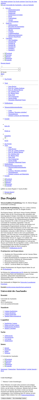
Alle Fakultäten (13, 40)
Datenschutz (12, 369)
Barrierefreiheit (21, 369)
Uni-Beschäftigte (13, 21)
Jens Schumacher (13, 96)
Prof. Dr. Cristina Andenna (16, 88)
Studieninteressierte (14, 10)
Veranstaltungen (13, 114)
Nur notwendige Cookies (19, 398)
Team (6, 83)
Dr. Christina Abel (13, 91)
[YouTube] (8, 55)
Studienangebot (13, 25)
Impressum (4, 369)
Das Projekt (8, 79)
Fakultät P (11, 48)
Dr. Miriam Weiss (13, 93)
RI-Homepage (7, 269)
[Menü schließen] (2, 76)
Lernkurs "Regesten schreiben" (17, 112)
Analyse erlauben (6, 398)
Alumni (10, 20)
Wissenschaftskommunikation (13, 107)
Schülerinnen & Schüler (15, 15)
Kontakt (7, 119)
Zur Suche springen (19, 1)
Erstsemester (12, 11)
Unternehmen (12, 18)
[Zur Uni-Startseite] (17, 5)
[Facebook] (8, 53)
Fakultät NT (12, 47)
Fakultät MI (11, 45)
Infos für (8, 8)
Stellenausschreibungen (15, 35)
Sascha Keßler (12, 98)
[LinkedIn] (8, 60)
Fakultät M (11, 43)
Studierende (11, 13)
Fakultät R (11, 50)
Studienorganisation (14, 28)
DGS (2, 371)
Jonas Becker (12, 86)
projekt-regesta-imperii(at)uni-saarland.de (19, 287)
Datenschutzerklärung (27, 395)
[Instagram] (8, 58)
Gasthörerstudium (13, 33)
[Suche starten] (20, 68)
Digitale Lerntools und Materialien (18, 115)
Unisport (11, 31)
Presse (10, 16)
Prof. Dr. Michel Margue (15, 90)
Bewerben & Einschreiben (16, 26)
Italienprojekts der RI (17, 272)
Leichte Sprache (31, 369)
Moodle (10, 30)
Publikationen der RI (15, 248)
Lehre (10, 110)
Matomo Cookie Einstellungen (12, 381)
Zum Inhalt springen (7, 1)
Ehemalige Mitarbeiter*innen (17, 100)
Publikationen (9, 103)
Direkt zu (8, 23)
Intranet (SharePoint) (14, 36)
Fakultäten (9, 38)
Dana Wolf (11, 95)
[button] (3, 72)
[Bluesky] (8, 56)
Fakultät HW (12, 42)
